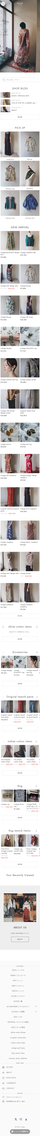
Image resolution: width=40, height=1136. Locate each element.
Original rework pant (18, 1038)
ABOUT (20, 939)
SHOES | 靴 (18, 1001)
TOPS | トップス (18, 970)
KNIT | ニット (18, 980)
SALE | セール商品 (18, 1027)
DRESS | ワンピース (18, 975)
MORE (20, 639)
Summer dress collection (18, 1058)
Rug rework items (18, 1053)
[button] (3, 4)
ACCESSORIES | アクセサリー (18, 1006)
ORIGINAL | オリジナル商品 (18, 1022)
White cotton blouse (18, 1032)
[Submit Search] (4, 80)
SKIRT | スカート (18, 986)
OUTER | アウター (18, 996)
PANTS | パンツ (18, 991)
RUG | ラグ (18, 1017)
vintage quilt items (18, 1048)
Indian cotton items (18, 1043)
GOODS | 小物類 (18, 1012)
